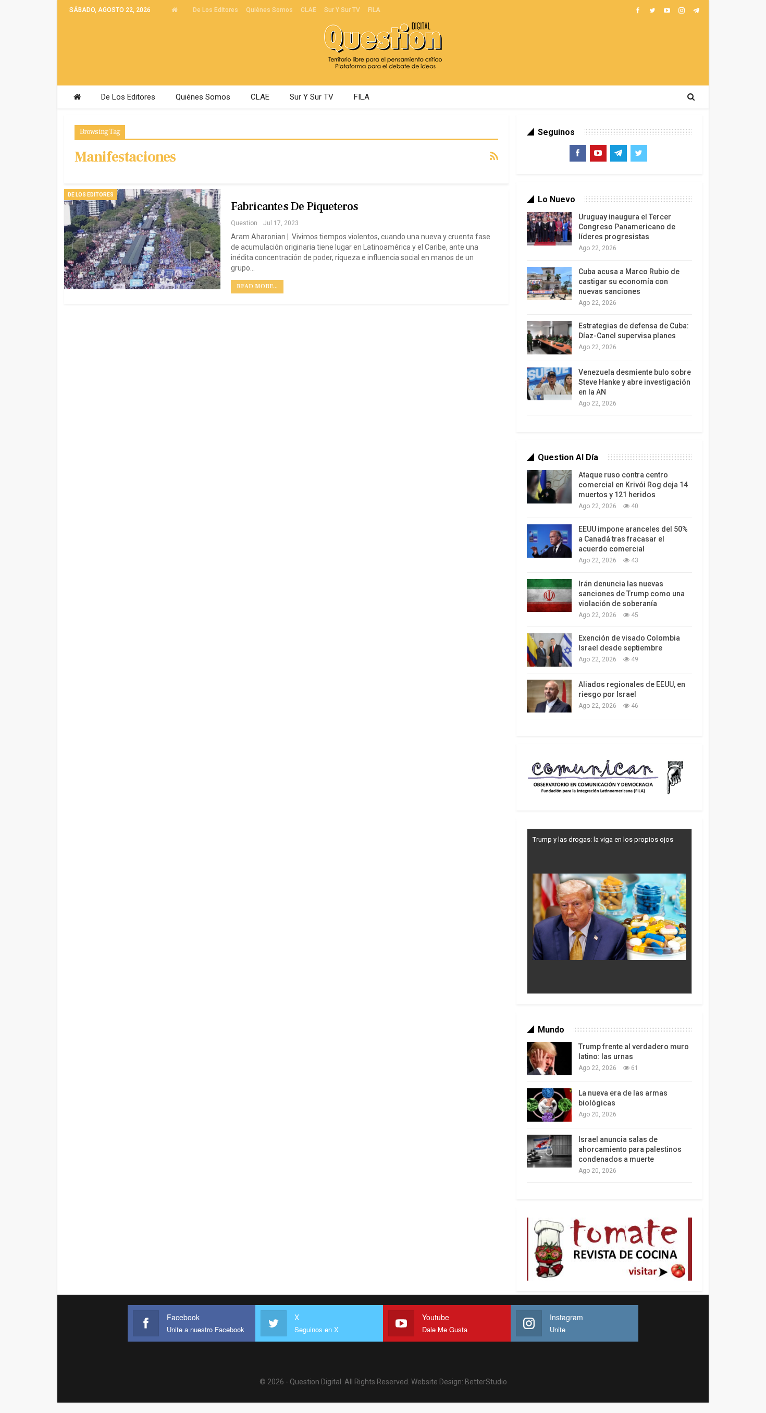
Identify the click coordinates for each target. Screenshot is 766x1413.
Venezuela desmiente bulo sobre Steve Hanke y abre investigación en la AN (634, 382)
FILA (374, 10)
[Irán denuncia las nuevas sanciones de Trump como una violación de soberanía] (549, 595)
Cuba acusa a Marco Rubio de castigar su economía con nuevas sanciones (628, 281)
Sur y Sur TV (342, 10)
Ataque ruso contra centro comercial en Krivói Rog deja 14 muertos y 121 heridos (633, 485)
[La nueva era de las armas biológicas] (549, 1105)
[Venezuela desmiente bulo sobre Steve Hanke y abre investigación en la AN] (549, 384)
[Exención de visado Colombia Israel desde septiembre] (549, 650)
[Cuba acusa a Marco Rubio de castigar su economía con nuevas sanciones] (549, 283)
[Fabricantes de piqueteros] (142, 239)
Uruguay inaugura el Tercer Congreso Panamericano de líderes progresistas (626, 227)
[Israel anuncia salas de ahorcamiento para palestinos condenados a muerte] (549, 1151)
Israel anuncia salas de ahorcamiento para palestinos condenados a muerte (630, 1149)
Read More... (257, 286)
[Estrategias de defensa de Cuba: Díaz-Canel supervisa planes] (549, 337)
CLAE (308, 10)
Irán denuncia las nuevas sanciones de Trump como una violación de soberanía (631, 594)
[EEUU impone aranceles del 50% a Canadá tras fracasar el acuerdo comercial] (549, 541)
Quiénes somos (269, 10)
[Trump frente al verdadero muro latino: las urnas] (549, 1058)
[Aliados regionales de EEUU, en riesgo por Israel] (549, 696)
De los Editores (215, 10)
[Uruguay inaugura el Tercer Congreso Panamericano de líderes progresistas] (549, 228)
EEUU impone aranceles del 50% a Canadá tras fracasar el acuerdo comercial (633, 539)
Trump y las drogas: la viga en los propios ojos (603, 839)
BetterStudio (486, 1382)
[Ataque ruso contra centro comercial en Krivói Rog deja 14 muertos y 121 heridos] (549, 486)
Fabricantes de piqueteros (295, 206)
